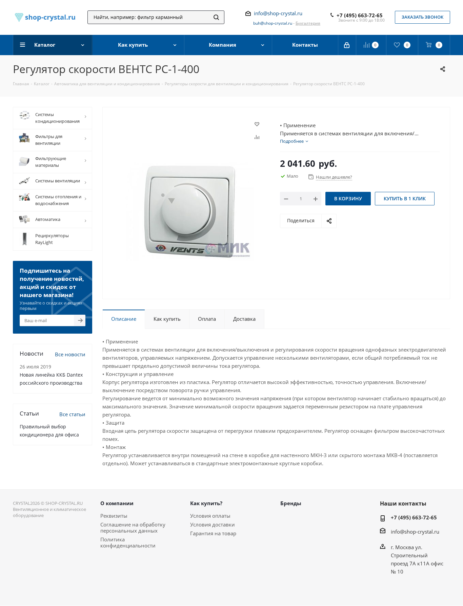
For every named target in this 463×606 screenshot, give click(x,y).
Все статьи (72, 414)
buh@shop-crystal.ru (272, 23)
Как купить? (206, 503)
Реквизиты (113, 515)
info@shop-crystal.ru (278, 13)
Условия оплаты (210, 515)
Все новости (70, 354)
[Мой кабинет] (347, 45)
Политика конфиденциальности (128, 542)
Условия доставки (212, 524)
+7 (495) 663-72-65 (360, 15)
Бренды (290, 503)
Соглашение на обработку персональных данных (132, 527)
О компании (117, 503)
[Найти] (216, 17)
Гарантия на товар (213, 533)
